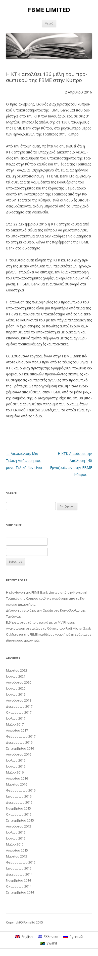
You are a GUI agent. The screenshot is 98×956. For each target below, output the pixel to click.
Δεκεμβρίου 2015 (19, 802)
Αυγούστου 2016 (18, 754)
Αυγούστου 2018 (18, 700)
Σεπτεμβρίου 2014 (20, 892)
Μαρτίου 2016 (16, 784)
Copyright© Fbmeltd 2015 (24, 922)
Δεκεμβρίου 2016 (19, 742)
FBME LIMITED (49, 10)
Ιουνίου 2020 (15, 688)
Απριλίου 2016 (17, 778)
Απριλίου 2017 (17, 730)
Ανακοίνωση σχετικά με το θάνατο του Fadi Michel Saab (48, 628)
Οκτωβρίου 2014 (18, 886)
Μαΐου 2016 (15, 772)
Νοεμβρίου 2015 (18, 808)
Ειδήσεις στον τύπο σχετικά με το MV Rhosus (40, 622)
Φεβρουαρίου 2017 (20, 736)
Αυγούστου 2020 (18, 682)
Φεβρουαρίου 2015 (20, 862)
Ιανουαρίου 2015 (18, 868)
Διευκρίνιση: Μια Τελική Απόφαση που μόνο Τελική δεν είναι (24, 460)
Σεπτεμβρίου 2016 (20, 748)
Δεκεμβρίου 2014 (19, 874)
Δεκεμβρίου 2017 (19, 706)
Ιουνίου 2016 (15, 766)
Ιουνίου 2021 (15, 676)
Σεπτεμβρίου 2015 (20, 820)
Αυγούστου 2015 (18, 826)
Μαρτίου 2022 (16, 670)
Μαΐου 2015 (15, 844)
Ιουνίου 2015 (15, 838)
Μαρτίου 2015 (16, 856)
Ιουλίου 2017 (15, 718)
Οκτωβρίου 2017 (18, 712)
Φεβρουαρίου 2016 (20, 790)
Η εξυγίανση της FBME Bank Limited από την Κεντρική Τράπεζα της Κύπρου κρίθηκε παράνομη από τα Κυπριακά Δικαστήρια (46, 598)
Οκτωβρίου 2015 (18, 814)
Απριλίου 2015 (17, 850)
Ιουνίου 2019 (15, 694)
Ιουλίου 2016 (15, 760)
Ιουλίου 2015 (15, 832)
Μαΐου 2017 (15, 724)
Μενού (49, 23)
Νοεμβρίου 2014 (18, 880)
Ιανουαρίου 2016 (18, 796)
